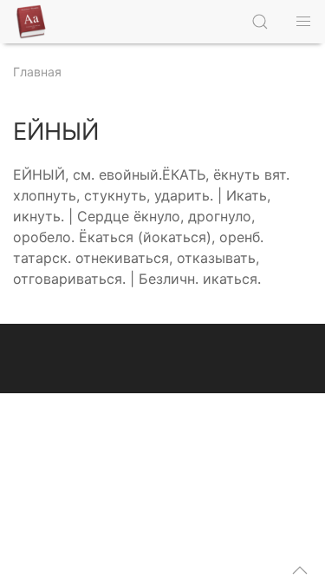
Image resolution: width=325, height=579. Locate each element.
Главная (37, 71)
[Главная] (34, 21)
